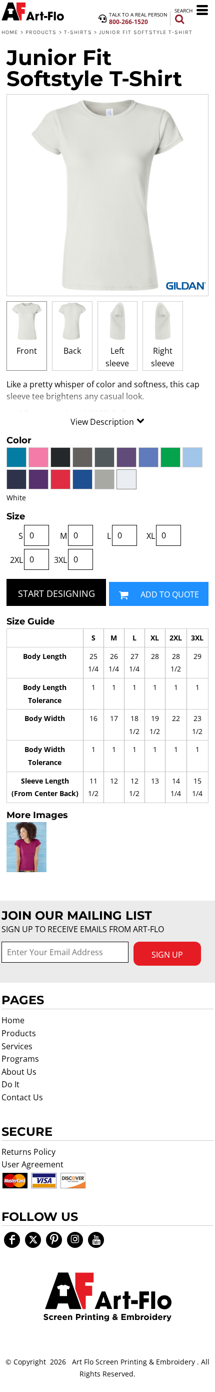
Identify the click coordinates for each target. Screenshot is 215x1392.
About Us (19, 1071)
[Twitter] (33, 1240)
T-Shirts (78, 32)
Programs (20, 1058)
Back (72, 350)
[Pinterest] (54, 1240)
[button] (108, 1296)
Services (17, 1046)
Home (10, 32)
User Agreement (33, 1164)
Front (26, 350)
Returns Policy (29, 1151)
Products (41, 32)
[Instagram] (75, 1240)
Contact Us (22, 1097)
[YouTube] (96, 1240)
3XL (60, 559)
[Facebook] (12, 1240)
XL (150, 535)
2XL (16, 559)
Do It (11, 1084)
